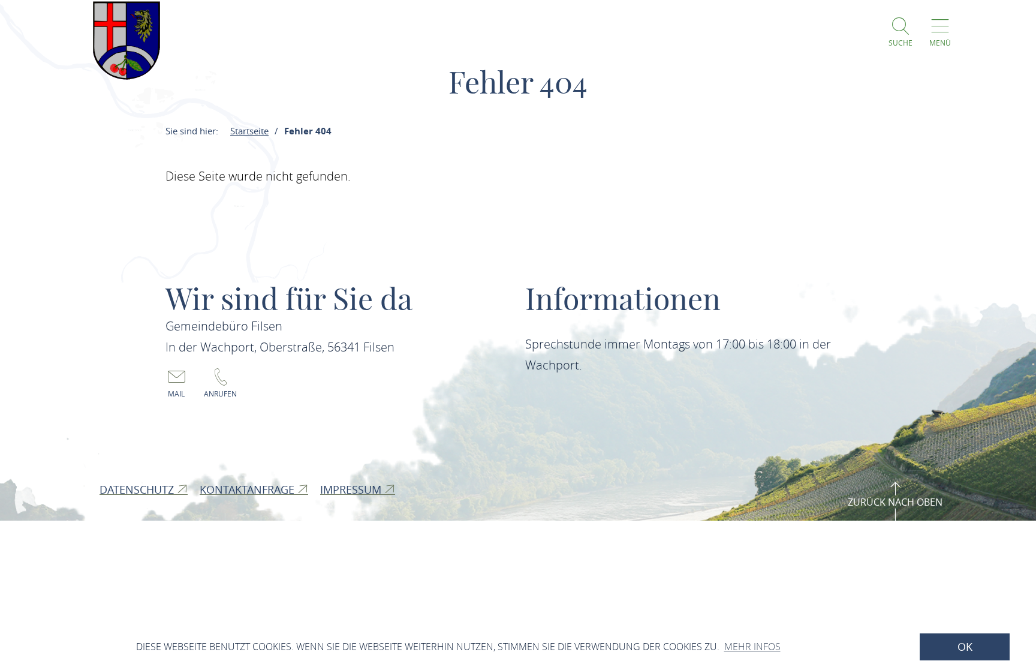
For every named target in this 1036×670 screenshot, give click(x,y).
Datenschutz (138, 489)
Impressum (352, 489)
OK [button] (964, 647)
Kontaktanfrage (248, 489)
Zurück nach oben (895, 502)
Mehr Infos (752, 646)
